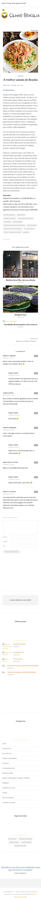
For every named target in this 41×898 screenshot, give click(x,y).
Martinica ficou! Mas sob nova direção (20, 280)
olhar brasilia (29, 228)
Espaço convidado (9, 758)
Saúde (4, 793)
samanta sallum (20, 846)
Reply (36, 356)
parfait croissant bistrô (12, 232)
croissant (7, 222)
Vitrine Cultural (8, 802)
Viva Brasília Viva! (18, 652)
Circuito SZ (6, 748)
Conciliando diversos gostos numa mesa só (20, 325)
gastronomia (17, 222)
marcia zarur (31, 225)
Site (4, 546)
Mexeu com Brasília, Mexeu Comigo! (16, 778)
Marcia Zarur (7, 773)
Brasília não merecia (19, 644)
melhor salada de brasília (13, 228)
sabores (26, 232)
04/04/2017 (6, 239)
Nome (5, 537)
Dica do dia (6, 753)
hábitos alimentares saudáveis (14, 225)
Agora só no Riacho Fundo (26, 341)
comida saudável (10, 218)
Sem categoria (8, 797)
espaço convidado (25, 839)
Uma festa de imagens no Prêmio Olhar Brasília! (22, 672)
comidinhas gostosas (25, 218)
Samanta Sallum (8, 788)
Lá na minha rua (8, 768)
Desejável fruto (20, 315)
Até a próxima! (17, 659)
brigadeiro (21, 215)
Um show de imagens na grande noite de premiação (22, 665)
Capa (4, 743)
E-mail (5, 541)
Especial (5, 763)
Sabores (21, 76)
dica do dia (12, 839)
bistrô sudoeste (9, 215)
